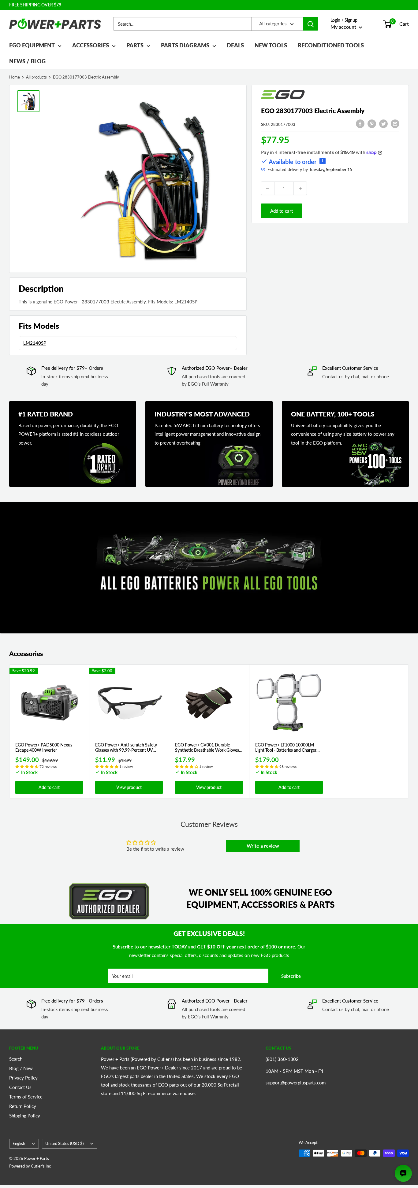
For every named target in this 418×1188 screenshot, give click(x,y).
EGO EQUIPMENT (32, 45)
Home (14, 77)
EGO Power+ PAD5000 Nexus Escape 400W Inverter (43, 748)
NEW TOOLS (271, 45)
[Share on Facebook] (360, 123)
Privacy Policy (23, 1077)
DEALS (235, 45)
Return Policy (22, 1106)
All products (36, 77)
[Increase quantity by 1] (300, 188)
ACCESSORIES (90, 45)
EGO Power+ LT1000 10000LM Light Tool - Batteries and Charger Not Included (285, 748)
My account (343, 27)
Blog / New (21, 1068)
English (19, 1143)
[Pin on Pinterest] (372, 123)
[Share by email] (395, 123)
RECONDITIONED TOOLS (331, 45)
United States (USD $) (64, 1143)
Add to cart (281, 211)
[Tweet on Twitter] (383, 123)
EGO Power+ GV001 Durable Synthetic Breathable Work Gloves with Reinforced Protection (207, 748)
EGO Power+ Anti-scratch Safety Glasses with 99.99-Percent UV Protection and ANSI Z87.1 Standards (126, 748)
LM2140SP (34, 343)
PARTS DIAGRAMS (185, 45)
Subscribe (291, 976)
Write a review (263, 846)
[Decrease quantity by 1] (267, 188)
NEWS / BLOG (27, 61)
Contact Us (20, 1087)
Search (15, 1059)
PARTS (135, 45)
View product (129, 787)
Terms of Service (26, 1096)
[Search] (310, 24)
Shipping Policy (24, 1115)
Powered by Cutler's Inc (30, 1166)
